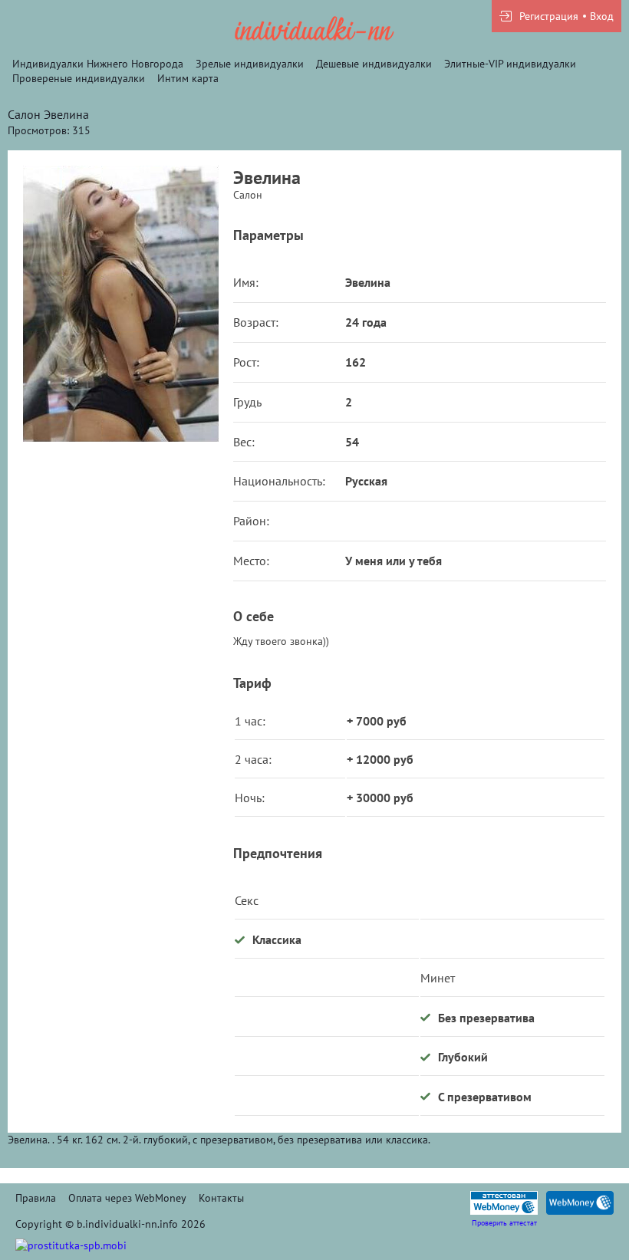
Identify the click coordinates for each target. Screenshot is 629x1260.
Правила (35, 1198)
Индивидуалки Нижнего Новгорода (97, 64)
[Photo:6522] (120, 304)
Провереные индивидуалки (78, 78)
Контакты (221, 1198)
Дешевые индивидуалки (374, 64)
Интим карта (188, 78)
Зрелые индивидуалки (250, 64)
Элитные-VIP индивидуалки (510, 64)
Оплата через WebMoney (127, 1198)
